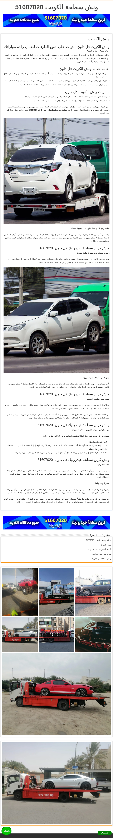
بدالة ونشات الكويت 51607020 (98, 540)
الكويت (38, 234)
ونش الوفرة (106, 545)
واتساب (6, 831)
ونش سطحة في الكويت (101, 558)
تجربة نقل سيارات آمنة (101, 554)
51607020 (45, 248)
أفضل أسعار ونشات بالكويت (99, 549)
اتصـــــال (105, 833)
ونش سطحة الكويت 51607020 (56, 7)
